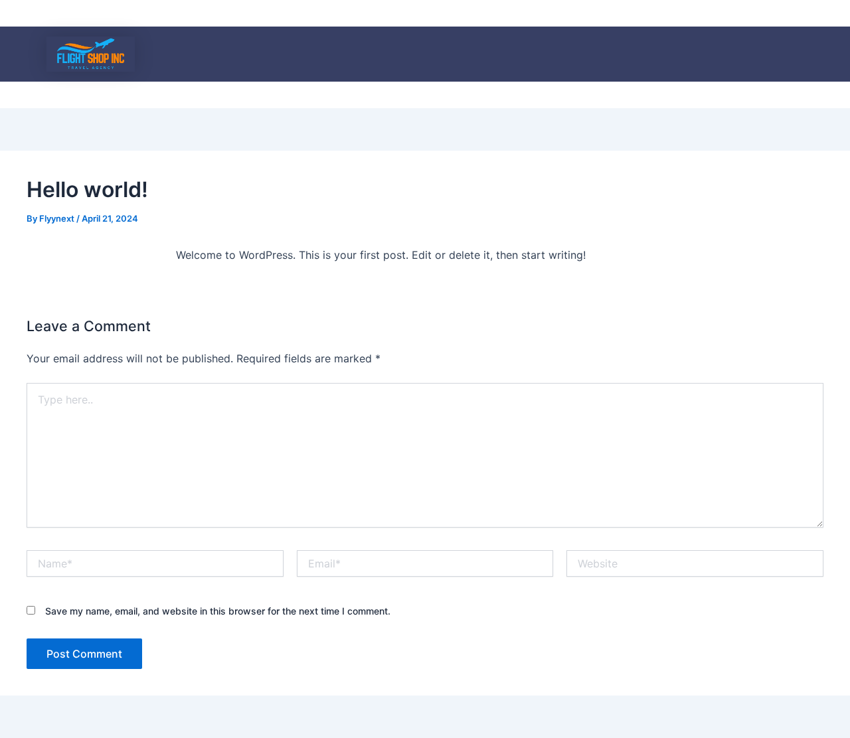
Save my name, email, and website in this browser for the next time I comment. (217, 611)
